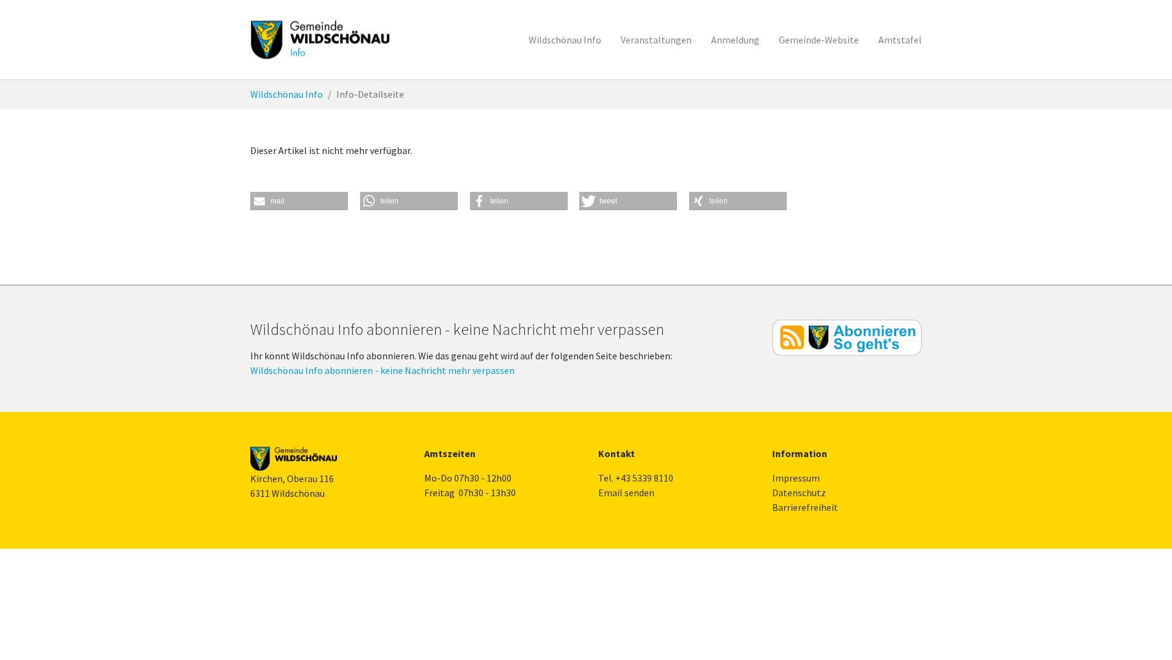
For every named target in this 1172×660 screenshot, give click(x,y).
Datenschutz (799, 492)
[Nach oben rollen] (1145, 633)
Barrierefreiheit (805, 507)
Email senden (626, 492)
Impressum (796, 478)
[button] (299, 201)
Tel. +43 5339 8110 (635, 478)
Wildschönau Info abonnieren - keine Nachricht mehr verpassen (382, 370)
